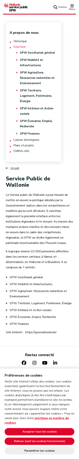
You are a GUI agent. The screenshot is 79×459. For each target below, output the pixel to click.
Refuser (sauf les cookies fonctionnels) (39, 441)
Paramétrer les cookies (39, 451)
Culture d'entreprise (26, 140)
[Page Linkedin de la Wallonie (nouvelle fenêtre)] (55, 363)
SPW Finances (30, 134)
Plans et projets (23, 145)
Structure (19, 47)
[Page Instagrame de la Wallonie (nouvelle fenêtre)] (34, 363)
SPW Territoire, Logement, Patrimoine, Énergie (36, 96)
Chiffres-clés (21, 151)
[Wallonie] (15, 7)
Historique (20, 41)
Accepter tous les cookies (40, 431)
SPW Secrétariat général (37, 53)
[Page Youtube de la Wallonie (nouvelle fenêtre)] (45, 363)
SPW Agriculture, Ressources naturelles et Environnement (37, 78)
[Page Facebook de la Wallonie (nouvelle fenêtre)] (24, 363)
